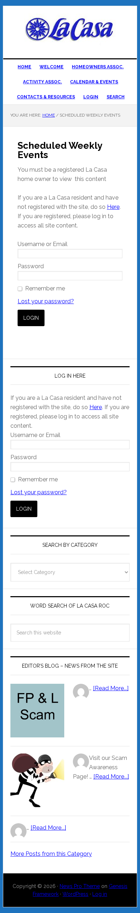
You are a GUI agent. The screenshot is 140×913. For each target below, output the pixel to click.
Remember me (45, 288)
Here (113, 206)
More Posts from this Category (51, 853)
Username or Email (42, 244)
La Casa (70, 29)
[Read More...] (111, 688)
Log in (99, 894)
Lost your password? (46, 301)
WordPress (75, 894)
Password (31, 266)
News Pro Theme (80, 886)
